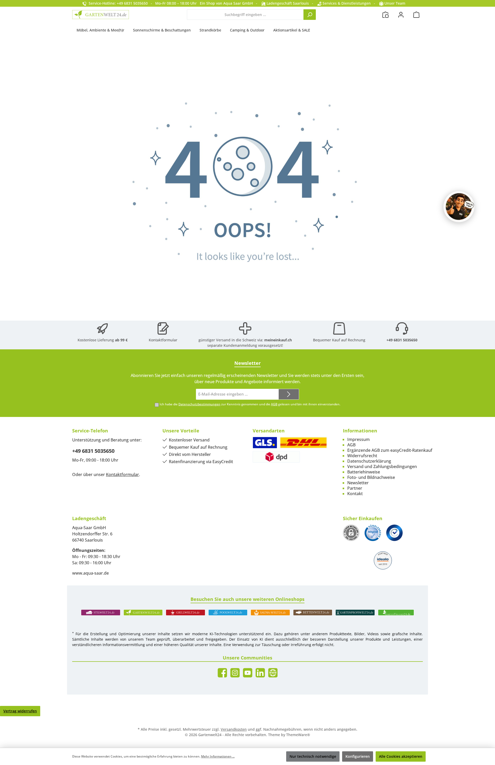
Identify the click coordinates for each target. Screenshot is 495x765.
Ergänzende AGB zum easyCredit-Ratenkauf (389, 450)
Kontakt (355, 493)
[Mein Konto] (400, 14)
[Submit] (288, 394)
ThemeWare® (298, 734)
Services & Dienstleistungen (346, 3)
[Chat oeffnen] (459, 207)
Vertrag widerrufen (20, 710)
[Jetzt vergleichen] (385, 14)
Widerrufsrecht (362, 455)
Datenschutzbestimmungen (199, 404)
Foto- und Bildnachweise (371, 477)
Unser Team (394, 3)
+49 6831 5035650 (401, 339)
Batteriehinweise (363, 472)
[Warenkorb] (416, 14)
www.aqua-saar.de (90, 573)
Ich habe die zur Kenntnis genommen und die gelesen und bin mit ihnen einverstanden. (250, 404)
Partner (354, 488)
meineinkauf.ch (278, 339)
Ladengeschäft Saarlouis (287, 3)
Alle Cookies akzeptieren (400, 756)
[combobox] (245, 14)
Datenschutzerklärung (369, 461)
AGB (274, 404)
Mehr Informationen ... (218, 756)
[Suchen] (309, 14)
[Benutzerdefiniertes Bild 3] (394, 533)
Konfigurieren (357, 756)
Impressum (358, 439)
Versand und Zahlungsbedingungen (382, 466)
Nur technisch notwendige (313, 756)
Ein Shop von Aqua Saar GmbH (226, 3)
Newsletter (358, 483)
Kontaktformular (163, 339)
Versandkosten (234, 729)
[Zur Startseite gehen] (100, 14)
